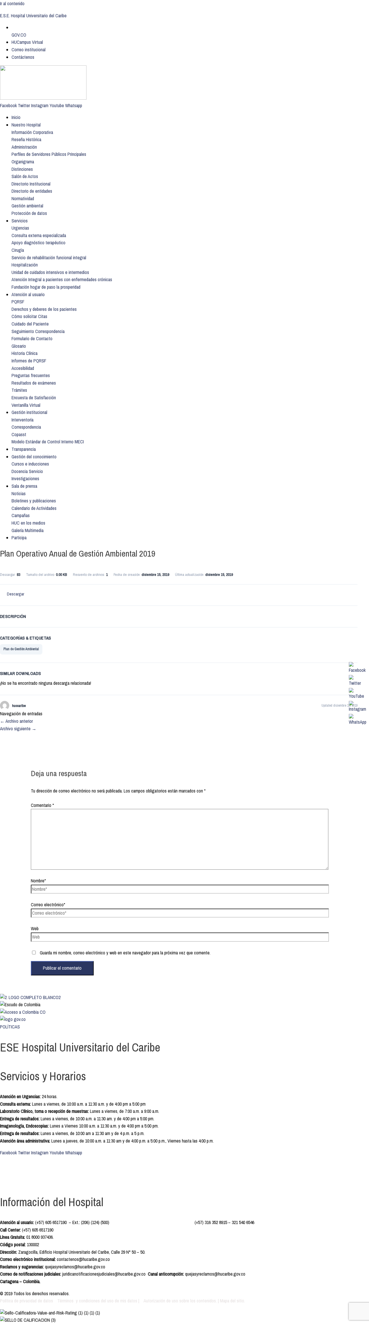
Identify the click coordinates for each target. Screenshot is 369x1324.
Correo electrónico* (48, 904)
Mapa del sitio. (232, 1300)
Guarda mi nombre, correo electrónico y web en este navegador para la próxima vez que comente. (125, 953)
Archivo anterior (16, 721)
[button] (32, 132)
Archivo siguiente (18, 728)
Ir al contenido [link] (12, 3)
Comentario (42, 805)
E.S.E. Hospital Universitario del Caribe (33, 15)
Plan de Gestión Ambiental (21, 649)
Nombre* (38, 880)
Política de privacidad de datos (27, 1300)
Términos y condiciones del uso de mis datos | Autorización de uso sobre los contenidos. (137, 1300)
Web (35, 928)
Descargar (15, 594)
